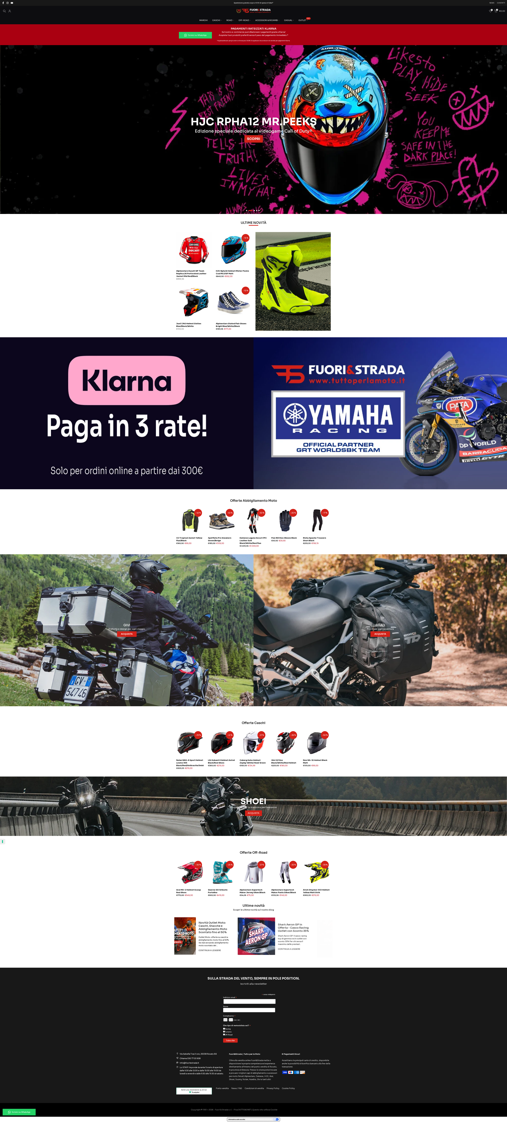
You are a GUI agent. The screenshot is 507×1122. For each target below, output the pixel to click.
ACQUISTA (127, 634)
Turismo (228, 1032)
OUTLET (304, 20)
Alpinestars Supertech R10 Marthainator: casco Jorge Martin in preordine (324, 927)
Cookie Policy (288, 1088)
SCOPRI (428, 139)
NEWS (491, 3)
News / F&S (236, 1088)
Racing (228, 1029)
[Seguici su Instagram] (7, 2)
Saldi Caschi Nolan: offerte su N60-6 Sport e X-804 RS (245, 927)
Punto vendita (222, 1088)
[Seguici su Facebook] (3, 2)
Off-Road (229, 1035)
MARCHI (203, 20)
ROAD (229, 20)
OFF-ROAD (244, 20)
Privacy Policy (273, 1088)
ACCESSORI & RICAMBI (266, 20)
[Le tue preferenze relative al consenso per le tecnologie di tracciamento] (2, 841)
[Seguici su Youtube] (12, 2)
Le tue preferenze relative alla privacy (260, 1119)
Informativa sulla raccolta (236, 1119)
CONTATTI (501, 3)
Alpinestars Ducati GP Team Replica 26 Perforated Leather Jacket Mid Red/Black (191, 273)
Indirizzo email (230, 997)
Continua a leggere (241, 949)
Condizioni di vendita (254, 1088)
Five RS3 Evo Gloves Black (284, 538)
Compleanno (229, 1016)
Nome (225, 1006)
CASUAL (288, 20)
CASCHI (216, 20)
